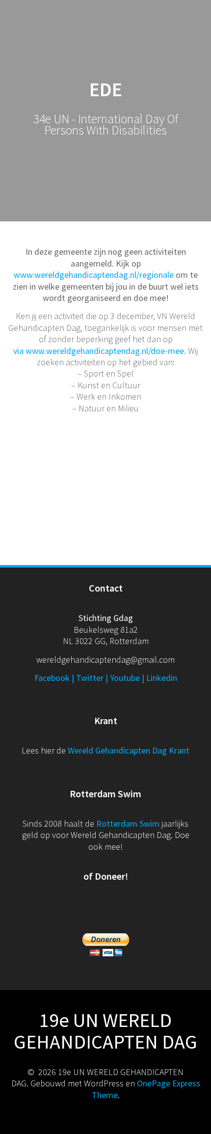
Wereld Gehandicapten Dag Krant (128, 750)
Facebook (52, 677)
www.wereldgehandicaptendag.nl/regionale (94, 274)
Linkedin (161, 677)
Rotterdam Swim (127, 823)
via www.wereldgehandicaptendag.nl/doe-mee (98, 350)
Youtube (125, 677)
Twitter (90, 677)
